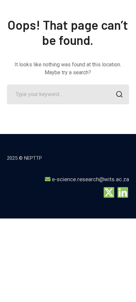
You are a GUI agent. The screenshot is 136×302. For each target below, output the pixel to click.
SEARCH (119, 94)
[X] (109, 192)
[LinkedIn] (123, 192)
